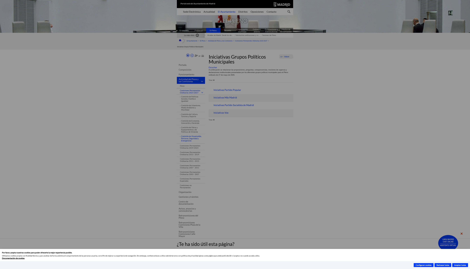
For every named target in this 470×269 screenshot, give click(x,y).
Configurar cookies (424, 265)
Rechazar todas (442, 265)
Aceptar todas (460, 265)
